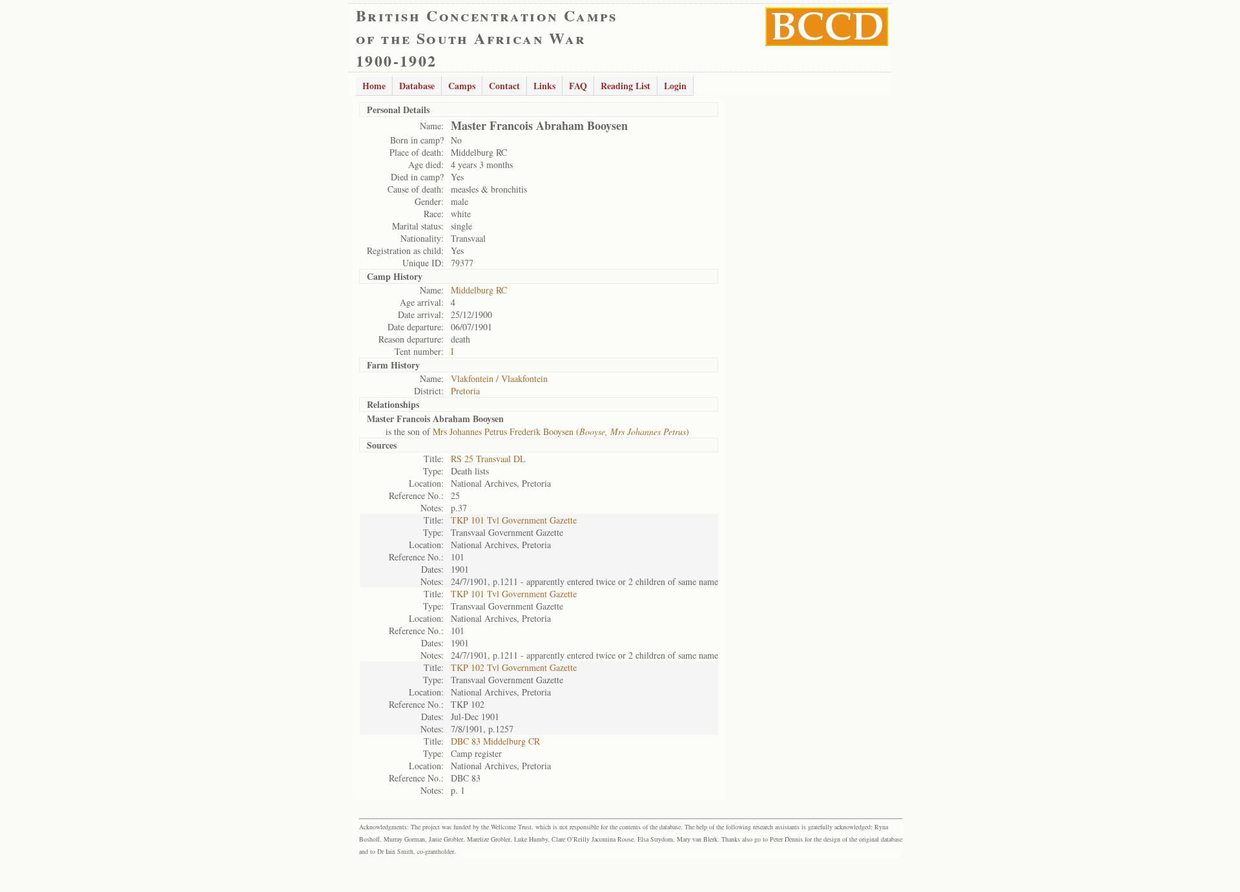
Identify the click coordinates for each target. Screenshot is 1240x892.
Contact (504, 85)
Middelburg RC (479, 290)
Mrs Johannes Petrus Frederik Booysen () (561, 431)
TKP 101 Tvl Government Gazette (514, 520)
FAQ (578, 85)
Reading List (625, 85)
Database (417, 85)
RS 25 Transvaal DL (488, 458)
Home (374, 85)
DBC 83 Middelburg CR (495, 741)
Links (544, 85)
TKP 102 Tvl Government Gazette (514, 667)
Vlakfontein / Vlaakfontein (499, 378)
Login (675, 85)
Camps (461, 85)
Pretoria (465, 391)
